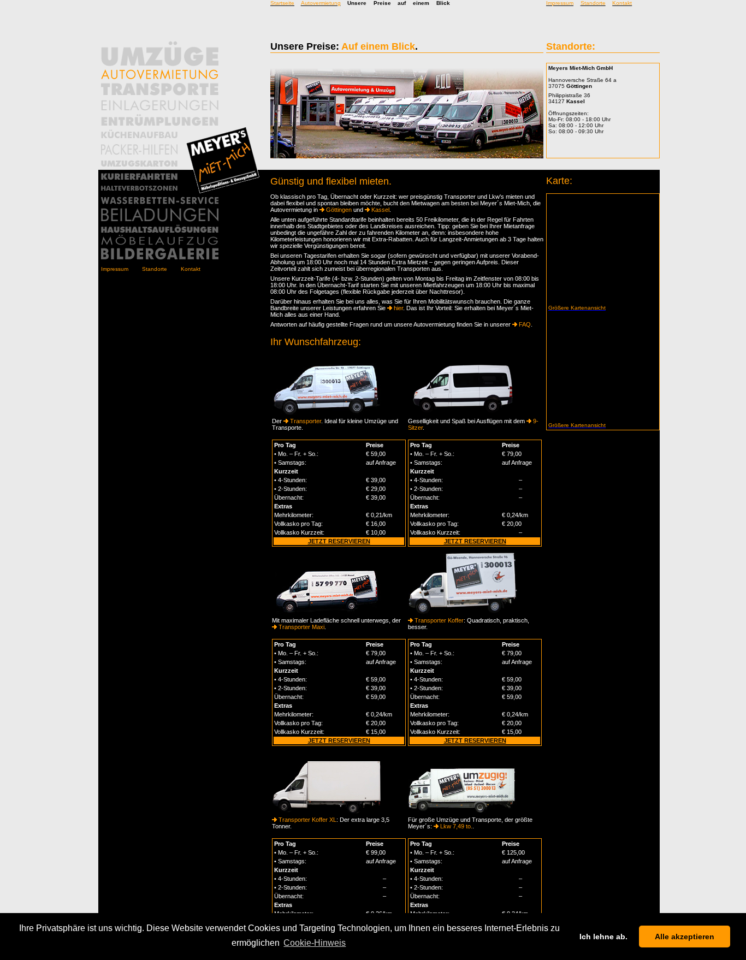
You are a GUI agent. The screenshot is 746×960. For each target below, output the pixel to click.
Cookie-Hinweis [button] (314, 942)
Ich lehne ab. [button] (603, 936)
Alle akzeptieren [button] (684, 936)
